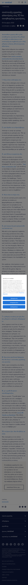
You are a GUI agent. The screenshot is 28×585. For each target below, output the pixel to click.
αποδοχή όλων (14, 306)
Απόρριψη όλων (14, 302)
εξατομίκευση (14, 298)
